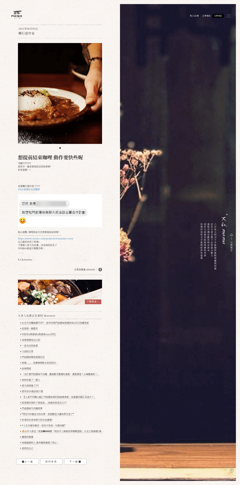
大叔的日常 (26, 351)
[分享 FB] (100, 269)
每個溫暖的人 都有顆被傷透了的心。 (39, 442)
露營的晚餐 (26, 436)
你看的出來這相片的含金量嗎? (36, 419)
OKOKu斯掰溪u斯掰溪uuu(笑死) (38, 334)
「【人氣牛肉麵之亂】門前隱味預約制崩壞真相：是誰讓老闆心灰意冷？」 (58, 396)
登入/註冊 (194, 16)
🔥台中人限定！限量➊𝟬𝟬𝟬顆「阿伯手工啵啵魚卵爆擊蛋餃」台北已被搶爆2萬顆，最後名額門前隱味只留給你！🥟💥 (62, 431)
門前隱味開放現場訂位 (32, 357)
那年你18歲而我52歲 (31, 391)
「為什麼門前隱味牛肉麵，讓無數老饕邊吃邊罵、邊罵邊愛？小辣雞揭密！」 (60, 374)
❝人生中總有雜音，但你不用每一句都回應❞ (43, 425)
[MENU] (228, 15)
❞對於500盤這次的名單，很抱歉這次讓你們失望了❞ (47, 414)
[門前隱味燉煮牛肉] (16, 15)
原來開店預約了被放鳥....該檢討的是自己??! (43, 402)
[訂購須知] (231, 471)
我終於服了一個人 (30, 379)
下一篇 (73, 461)
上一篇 (28, 461)
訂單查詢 (206, 16)
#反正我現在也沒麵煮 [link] (29, 189)
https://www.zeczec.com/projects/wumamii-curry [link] (45, 238)
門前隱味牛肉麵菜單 (31, 408)
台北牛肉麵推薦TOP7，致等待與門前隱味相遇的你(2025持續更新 (54, 322)
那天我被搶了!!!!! (29, 385)
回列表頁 (51, 461)
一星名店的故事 (29, 345)
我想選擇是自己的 (30, 339)
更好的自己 (26, 448)
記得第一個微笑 (29, 328)
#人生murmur (25, 259)
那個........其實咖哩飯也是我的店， (39, 362)
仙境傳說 (25, 368)
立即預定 (218, 16)
